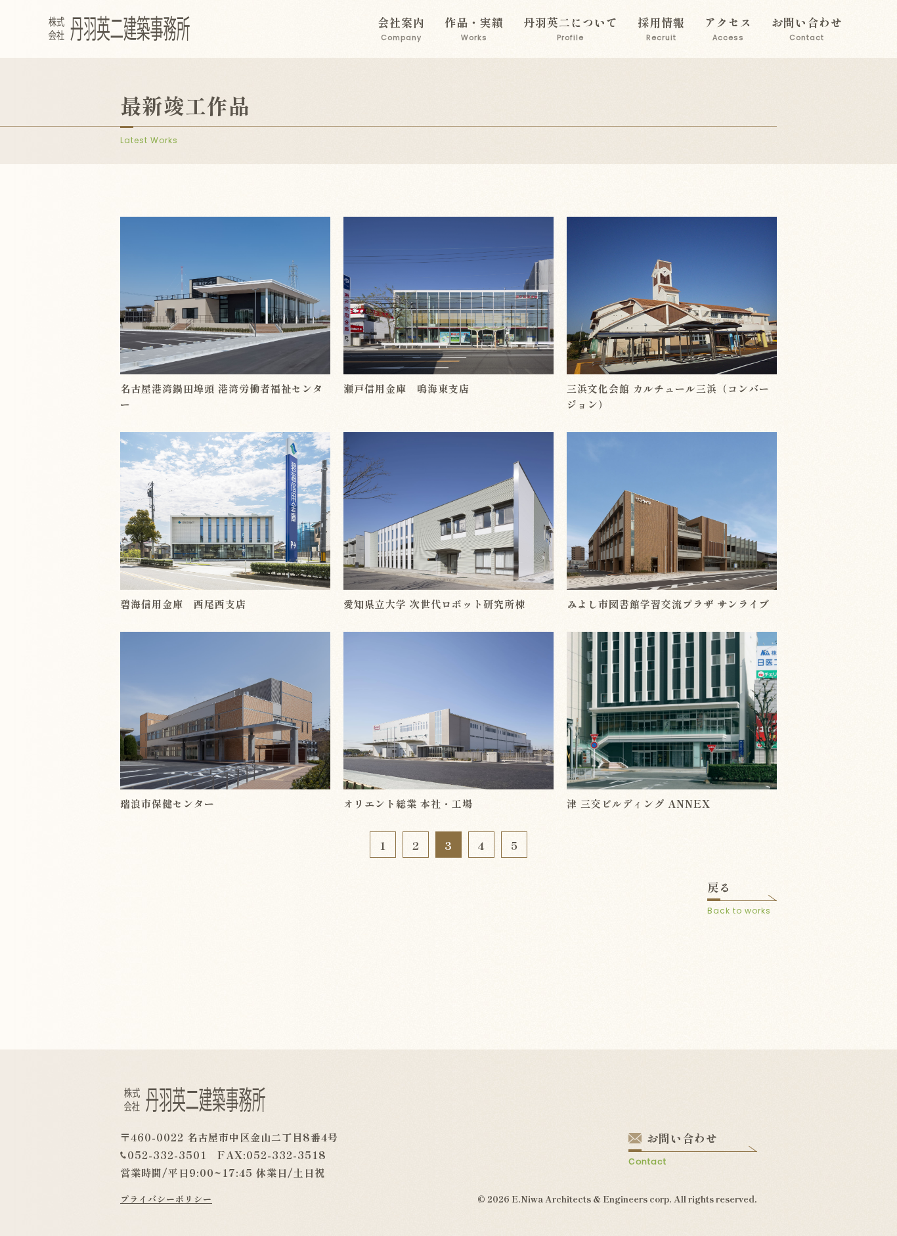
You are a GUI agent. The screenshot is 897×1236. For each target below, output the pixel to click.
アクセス (728, 28)
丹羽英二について (570, 28)
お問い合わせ (807, 28)
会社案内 (401, 28)
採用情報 (661, 28)
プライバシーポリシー (166, 1199)
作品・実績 (474, 28)
